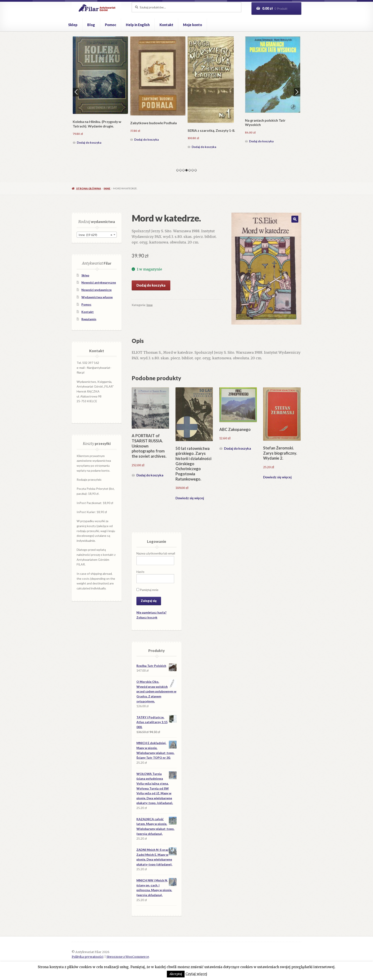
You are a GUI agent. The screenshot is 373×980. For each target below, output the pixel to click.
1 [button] (177, 170)
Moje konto (192, 25)
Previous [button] (76, 92)
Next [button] (297, 92)
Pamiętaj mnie (148, 590)
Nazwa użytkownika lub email (155, 553)
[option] (100, 90)
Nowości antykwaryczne (98, 282)
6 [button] (192, 170)
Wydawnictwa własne (97, 297)
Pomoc (110, 25)
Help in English (138, 25)
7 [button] (195, 170)
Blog (91, 25)
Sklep (72, 25)
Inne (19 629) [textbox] (95, 235)
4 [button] (186, 170)
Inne (107, 188)
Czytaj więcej (196, 974)
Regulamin (88, 319)
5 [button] (189, 170)
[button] (294, 219)
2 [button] (180, 170)
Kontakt (166, 25)
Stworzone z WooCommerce (127, 957)
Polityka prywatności (87, 957)
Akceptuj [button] (175, 974)
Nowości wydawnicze (96, 290)
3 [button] (183, 170)
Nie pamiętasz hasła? (151, 612)
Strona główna (88, 188)
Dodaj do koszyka (89, 141)
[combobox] (97, 235)
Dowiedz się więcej (189, 498)
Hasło (140, 571)
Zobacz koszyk (146, 617)
